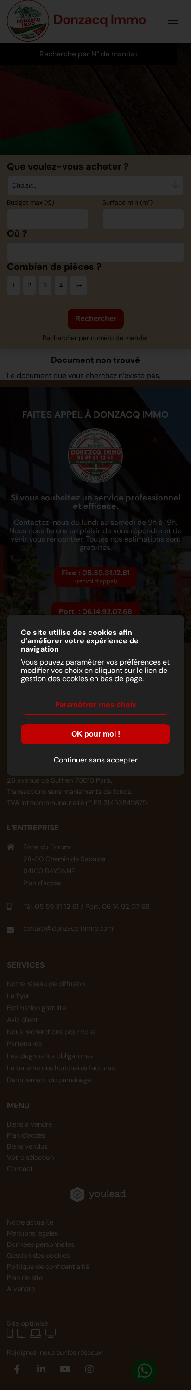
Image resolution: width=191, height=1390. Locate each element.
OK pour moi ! (95, 734)
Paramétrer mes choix (95, 704)
